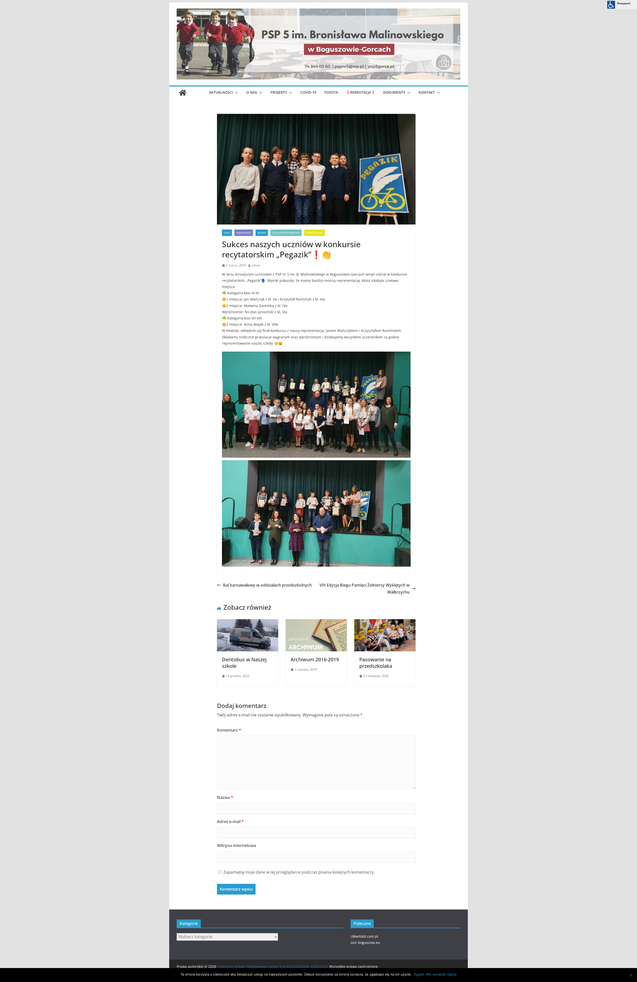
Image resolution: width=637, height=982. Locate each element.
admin (256, 265)
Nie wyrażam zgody (441, 974)
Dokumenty (394, 92)
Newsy (262, 232)
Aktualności (221, 92)
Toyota (331, 92)
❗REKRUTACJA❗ (360, 92)
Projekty (278, 92)
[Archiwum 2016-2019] (316, 621)
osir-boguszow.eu (365, 942)
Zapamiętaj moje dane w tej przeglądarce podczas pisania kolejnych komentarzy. (299, 872)
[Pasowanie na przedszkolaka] (385, 621)
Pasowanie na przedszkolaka (375, 662)
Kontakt (427, 92)
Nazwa (225, 797)
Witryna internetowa (236, 845)
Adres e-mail (230, 821)
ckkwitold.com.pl (364, 936)
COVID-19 (308, 92)
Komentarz (229, 730)
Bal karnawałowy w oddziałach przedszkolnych (267, 585)
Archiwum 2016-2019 (315, 659)
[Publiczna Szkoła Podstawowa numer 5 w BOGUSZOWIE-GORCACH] (183, 93)
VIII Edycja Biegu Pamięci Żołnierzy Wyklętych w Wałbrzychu (364, 588)
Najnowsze (243, 232)
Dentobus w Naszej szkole (244, 662)
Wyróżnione (314, 232)
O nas (251, 92)
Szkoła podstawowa (286, 232)
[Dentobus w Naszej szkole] (247, 621)
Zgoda (419, 974)
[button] (235, 92)
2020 (227, 232)
